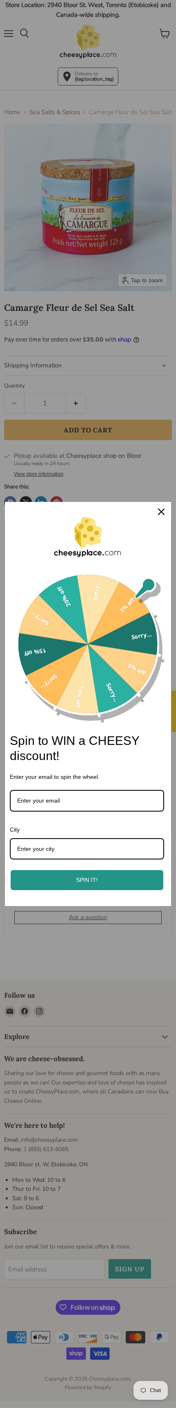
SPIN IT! (87, 880)
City (15, 829)
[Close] (161, 512)
